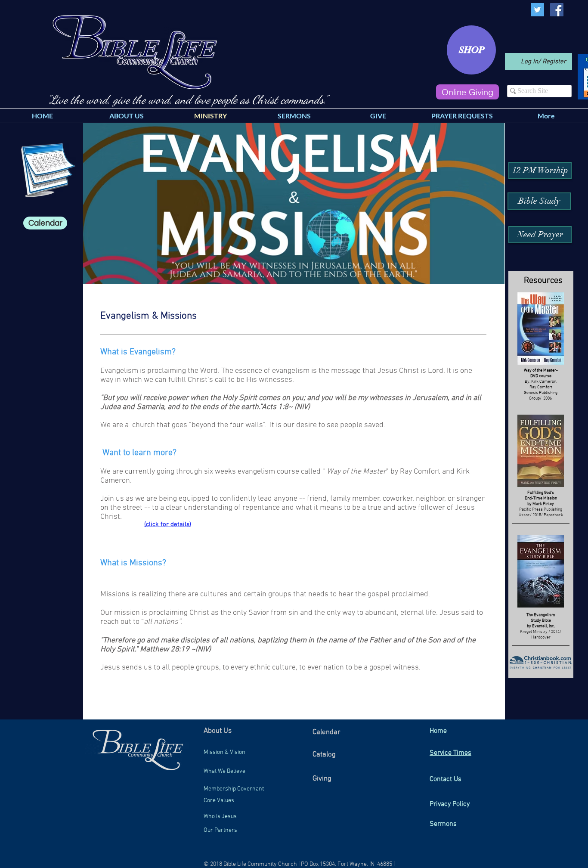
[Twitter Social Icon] (537, 9)
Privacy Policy (450, 804)
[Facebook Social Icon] (556, 9)
